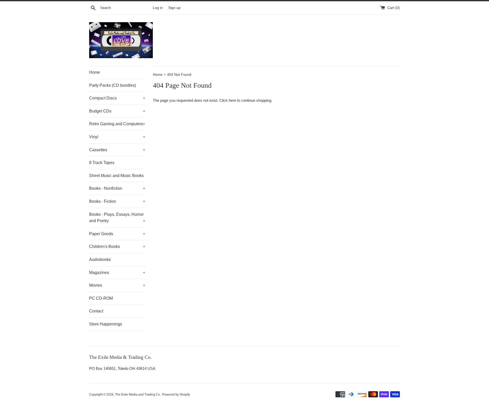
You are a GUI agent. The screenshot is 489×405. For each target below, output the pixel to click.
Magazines (117, 272)
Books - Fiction (117, 201)
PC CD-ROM (101, 298)
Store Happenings (105, 324)
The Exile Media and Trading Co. (138, 394)
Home (94, 72)
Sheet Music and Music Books (116, 175)
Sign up (174, 8)
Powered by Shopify (176, 394)
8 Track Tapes (101, 162)
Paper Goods (117, 234)
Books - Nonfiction (117, 188)
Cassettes (117, 150)
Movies (117, 285)
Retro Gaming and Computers (117, 124)
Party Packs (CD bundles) (112, 85)
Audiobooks (100, 259)
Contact (96, 311)
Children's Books (117, 246)
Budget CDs (117, 111)
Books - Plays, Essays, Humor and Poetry (117, 217)
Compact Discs (117, 98)
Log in (158, 8)
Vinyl (117, 137)
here (232, 100)
